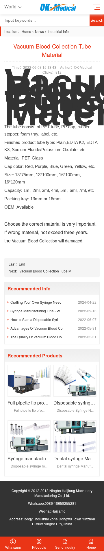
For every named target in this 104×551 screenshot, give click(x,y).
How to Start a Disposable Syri (53, 319)
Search (96, 20)
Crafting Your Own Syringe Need (53, 302)
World (10, 6)
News (39, 31)
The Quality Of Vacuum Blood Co (53, 336)
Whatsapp (13, 547)
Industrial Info (58, 31)
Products (39, 547)
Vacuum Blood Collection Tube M (45, 270)
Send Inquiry (65, 547)
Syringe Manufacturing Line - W (53, 310)
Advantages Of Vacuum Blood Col (53, 328)
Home (26, 31)
